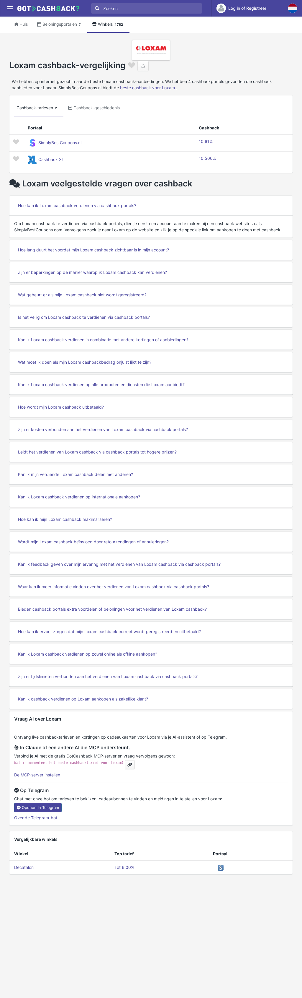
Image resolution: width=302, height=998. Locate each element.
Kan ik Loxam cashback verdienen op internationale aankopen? (79, 496)
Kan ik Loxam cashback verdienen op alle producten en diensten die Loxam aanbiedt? (101, 384)
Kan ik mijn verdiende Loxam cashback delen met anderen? (75, 474)
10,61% (206, 141)
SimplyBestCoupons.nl (59, 142)
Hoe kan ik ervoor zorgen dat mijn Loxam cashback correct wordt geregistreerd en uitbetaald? (109, 631)
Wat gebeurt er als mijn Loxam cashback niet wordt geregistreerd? (82, 294)
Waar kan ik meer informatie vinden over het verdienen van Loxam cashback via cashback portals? (113, 586)
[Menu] (10, 8)
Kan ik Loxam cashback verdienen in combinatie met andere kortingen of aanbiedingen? (103, 339)
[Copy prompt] (130, 764)
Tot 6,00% (124, 867)
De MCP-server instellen (37, 774)
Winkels (110, 24)
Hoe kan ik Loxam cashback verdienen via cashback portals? (77, 205)
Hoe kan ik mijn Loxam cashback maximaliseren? (65, 519)
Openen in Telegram (40, 807)
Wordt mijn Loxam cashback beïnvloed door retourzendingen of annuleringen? (93, 541)
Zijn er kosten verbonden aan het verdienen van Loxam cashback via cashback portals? (103, 429)
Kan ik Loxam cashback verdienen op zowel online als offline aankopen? (87, 653)
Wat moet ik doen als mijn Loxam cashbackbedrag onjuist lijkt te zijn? (84, 362)
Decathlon (24, 867)
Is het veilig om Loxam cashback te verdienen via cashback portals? (84, 317)
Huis (23, 24)
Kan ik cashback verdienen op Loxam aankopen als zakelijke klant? (83, 698)
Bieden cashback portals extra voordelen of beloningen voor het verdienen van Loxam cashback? (112, 609)
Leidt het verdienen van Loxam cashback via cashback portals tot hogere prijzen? (97, 451)
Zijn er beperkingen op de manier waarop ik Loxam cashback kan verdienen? (92, 272)
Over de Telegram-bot (35, 817)
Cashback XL (51, 159)
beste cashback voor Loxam (147, 87)
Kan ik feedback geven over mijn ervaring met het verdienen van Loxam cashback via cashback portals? (119, 564)
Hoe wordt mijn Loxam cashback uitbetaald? (61, 406)
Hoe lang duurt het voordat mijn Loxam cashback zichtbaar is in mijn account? (93, 249)
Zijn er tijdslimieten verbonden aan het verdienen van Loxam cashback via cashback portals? (108, 676)
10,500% (207, 158)
